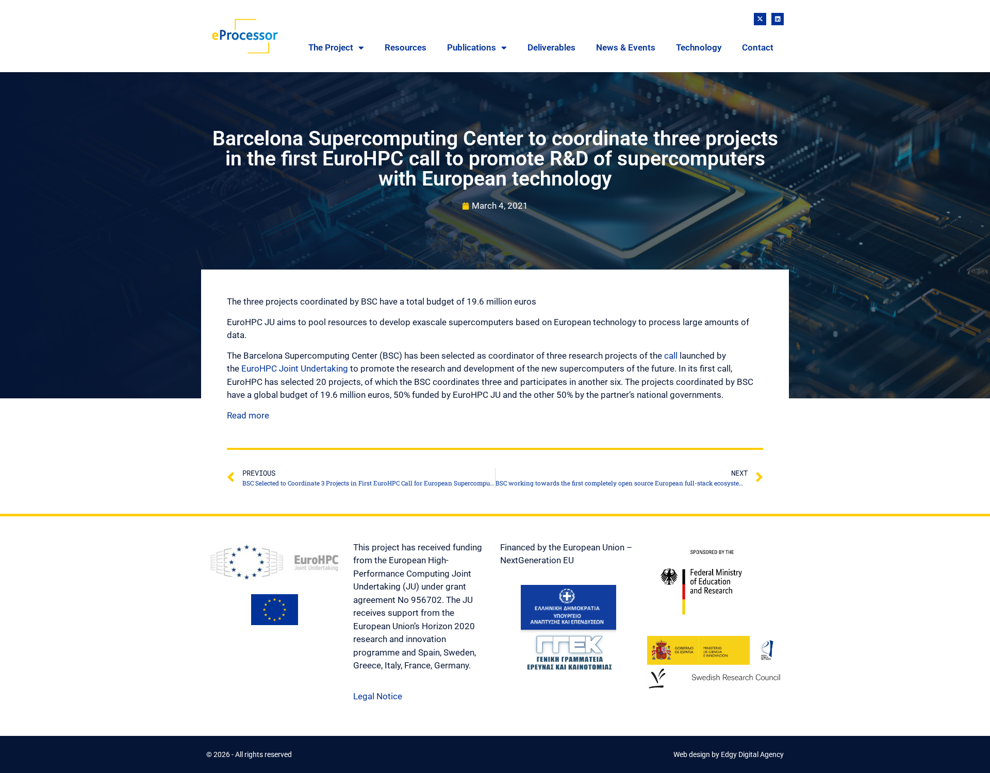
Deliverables (551, 47)
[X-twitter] (760, 19)
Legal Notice (377, 696)
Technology (698, 47)
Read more (248, 415)
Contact (757, 47)
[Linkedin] (777, 19)
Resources (405, 47)
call (671, 355)
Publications (471, 47)
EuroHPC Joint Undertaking (294, 368)
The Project (330, 47)
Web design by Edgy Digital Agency (728, 754)
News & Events (625, 47)
